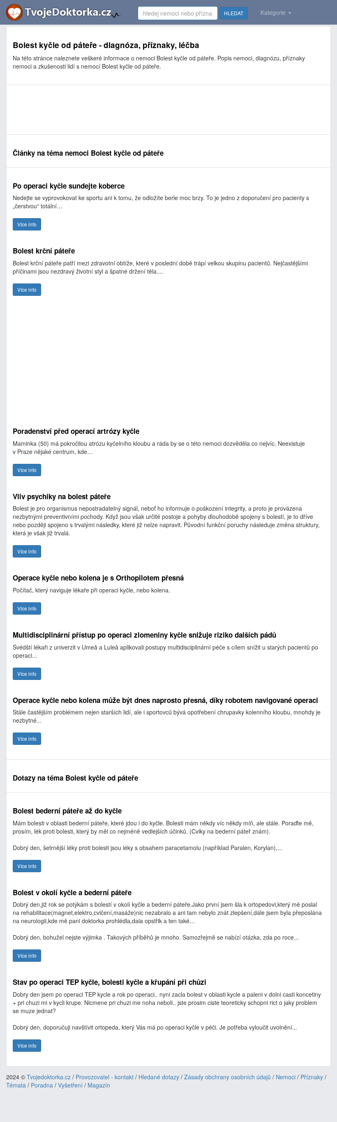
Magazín (99, 1085)
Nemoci (285, 1077)
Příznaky (311, 1077)
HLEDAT (233, 12)
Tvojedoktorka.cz (49, 1077)
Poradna (42, 1085)
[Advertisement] (162, 109)
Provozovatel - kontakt (105, 1077)
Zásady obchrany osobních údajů (227, 1077)
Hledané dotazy (158, 1077)
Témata (16, 1085)
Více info (27, 224)
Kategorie (274, 12)
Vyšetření (70, 1085)
